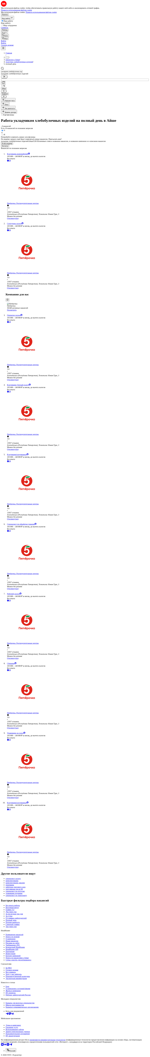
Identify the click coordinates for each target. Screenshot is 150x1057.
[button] (3, 41)
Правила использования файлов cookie (41, 12)
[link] (5, 35)
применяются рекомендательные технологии (47, 1040)
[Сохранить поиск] (3, 83)
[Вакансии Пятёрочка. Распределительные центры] (77, 182)
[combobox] (12, 71)
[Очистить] (4, 77)
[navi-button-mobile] (3, 48)
